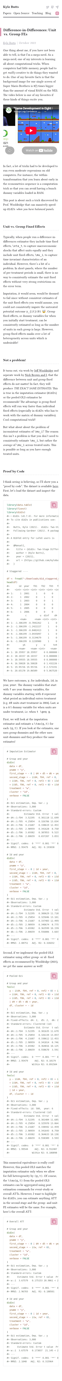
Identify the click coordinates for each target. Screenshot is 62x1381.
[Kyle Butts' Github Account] (52, 7)
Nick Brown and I (36, 375)
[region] (31, 587)
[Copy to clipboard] (54, 505)
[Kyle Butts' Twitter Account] (47, 7)
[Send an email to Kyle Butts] (57, 7)
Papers (7, 13)
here (55, 486)
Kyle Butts (11, 7)
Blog (48, 13)
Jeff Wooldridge (43, 370)
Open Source (21, 13)
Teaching (37, 13)
